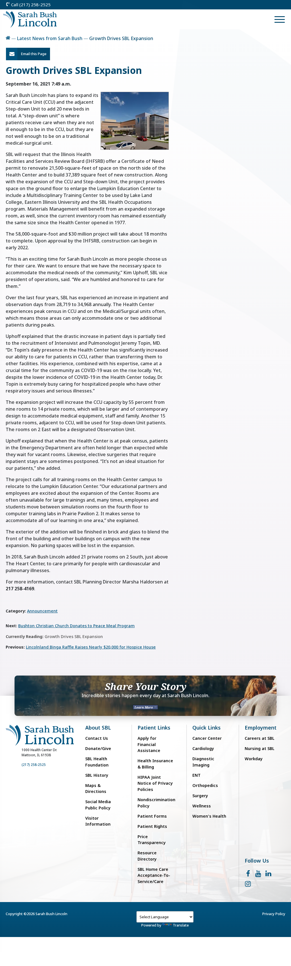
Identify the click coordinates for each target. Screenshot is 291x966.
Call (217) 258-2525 (30, 4)
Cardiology (203, 748)
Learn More (144, 707)
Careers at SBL (260, 738)
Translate (181, 925)
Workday (254, 758)
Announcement (42, 611)
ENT (196, 775)
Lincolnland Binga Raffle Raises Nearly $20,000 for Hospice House (91, 647)
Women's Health (209, 816)
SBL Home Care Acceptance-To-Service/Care (154, 875)
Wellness (201, 806)
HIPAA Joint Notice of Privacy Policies (155, 783)
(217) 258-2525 (34, 764)
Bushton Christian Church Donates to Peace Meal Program (76, 625)
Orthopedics (205, 785)
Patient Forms (152, 816)
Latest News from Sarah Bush (49, 38)
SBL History (96, 775)
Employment (261, 728)
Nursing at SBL (260, 748)
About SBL (98, 728)
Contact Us (96, 738)
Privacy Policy (273, 913)
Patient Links (154, 728)
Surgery (200, 795)
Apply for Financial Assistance (149, 744)
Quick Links (206, 728)
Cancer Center (207, 738)
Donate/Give (98, 748)
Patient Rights (152, 826)
